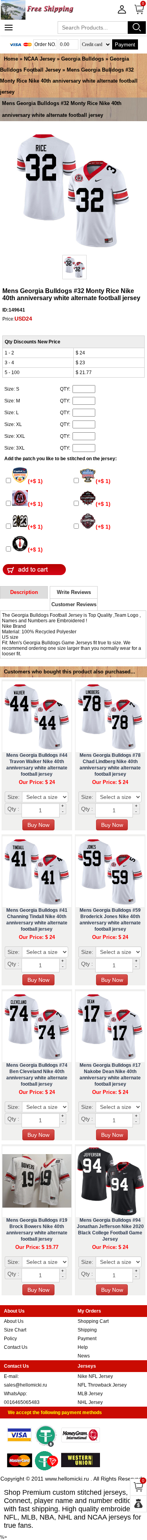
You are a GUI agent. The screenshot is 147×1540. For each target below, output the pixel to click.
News (84, 1356)
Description (24, 592)
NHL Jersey (90, 1402)
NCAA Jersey (39, 59)
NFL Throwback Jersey (102, 1385)
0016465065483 (22, 1402)
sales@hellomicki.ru (25, 1385)
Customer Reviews (73, 604)
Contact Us (15, 1347)
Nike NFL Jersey (95, 1376)
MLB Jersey (90, 1393)
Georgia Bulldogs (82, 59)
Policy (10, 1338)
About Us (14, 1321)
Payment (125, 45)
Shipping (87, 1330)
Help (83, 1347)
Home (11, 59)
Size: (13, 797)
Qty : (13, 809)
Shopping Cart (93, 1321)
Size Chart (15, 1330)
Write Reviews (74, 592)
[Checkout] (138, 1504)
